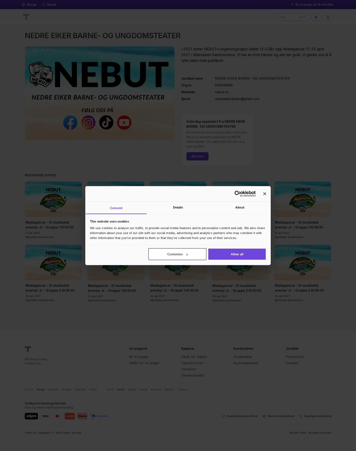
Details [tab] (178, 207)
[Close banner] (264, 193)
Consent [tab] (116, 208)
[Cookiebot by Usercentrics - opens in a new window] (238, 194)
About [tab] (239, 207)
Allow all (237, 254)
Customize (175, 254)
